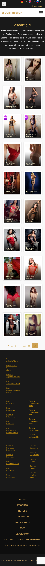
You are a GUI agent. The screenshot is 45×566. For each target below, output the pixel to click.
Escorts (22, 505)
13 (24, 345)
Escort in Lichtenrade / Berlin (34, 412)
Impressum (22, 516)
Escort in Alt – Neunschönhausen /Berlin (13, 368)
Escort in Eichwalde (10, 402)
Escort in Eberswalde (10, 409)
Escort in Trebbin (33, 467)
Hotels (22, 511)
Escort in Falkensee (10, 422)
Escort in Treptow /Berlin (33, 475)
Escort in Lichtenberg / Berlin (34, 403)
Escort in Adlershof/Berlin (12, 360)
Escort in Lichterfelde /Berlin (33, 421)
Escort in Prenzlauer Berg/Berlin (10, 448)
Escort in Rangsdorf (10, 456)
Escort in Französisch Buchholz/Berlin (12, 430)
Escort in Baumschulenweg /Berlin (13, 390)
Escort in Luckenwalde (34, 436)
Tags (22, 528)
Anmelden (38, 6)
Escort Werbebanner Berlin (22, 545)
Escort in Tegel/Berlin (34, 454)
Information (22, 522)
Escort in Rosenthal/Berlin (12, 462)
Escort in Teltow (33, 460)
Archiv (22, 499)
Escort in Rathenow (10, 469)
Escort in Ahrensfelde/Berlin (13, 382)
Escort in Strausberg (34, 447)
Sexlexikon (22, 534)
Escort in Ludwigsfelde (34, 429)
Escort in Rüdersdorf (10, 476)
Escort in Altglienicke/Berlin (13, 376)
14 (29, 345)
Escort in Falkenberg (10, 416)
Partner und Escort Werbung (22, 539)
